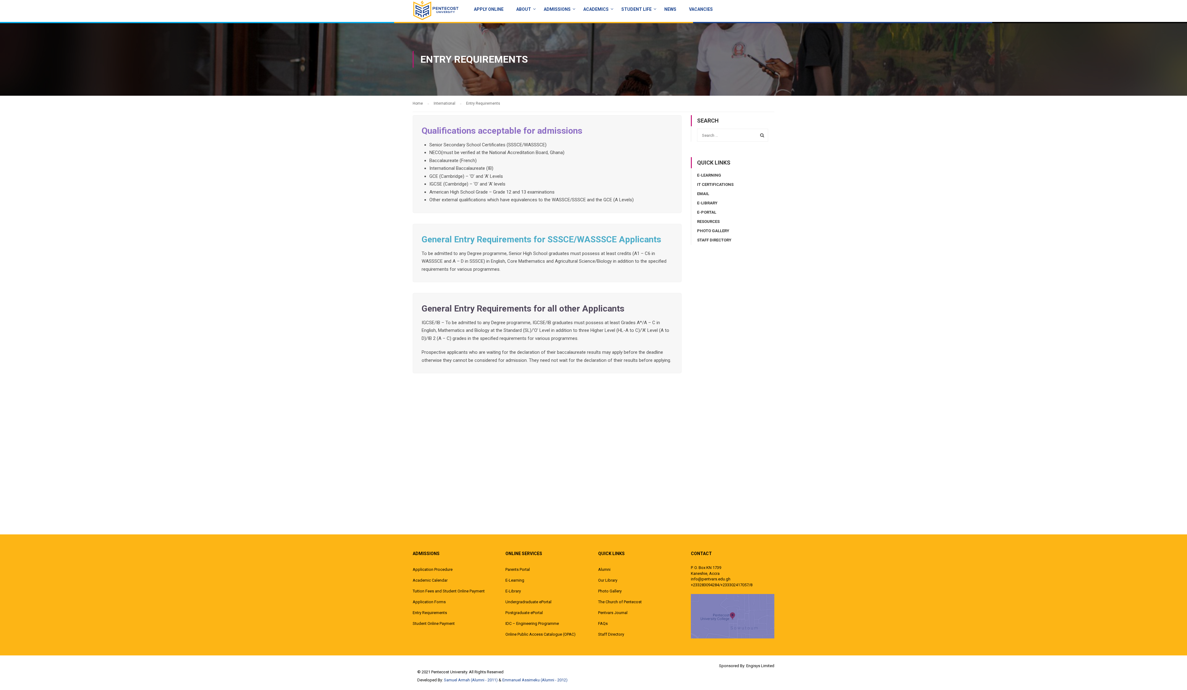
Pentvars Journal (613, 612)
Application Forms (429, 602)
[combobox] (732, 135)
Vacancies (701, 9)
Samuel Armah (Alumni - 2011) (471, 680)
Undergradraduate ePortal (528, 602)
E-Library (707, 203)
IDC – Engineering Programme (532, 623)
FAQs (603, 623)
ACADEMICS (596, 9)
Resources (708, 221)
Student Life (636, 9)
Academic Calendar (430, 580)
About (523, 9)
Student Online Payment (434, 623)
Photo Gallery (713, 230)
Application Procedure (433, 569)
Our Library (607, 580)
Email (703, 193)
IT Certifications (715, 184)
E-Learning (709, 175)
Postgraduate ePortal (524, 612)
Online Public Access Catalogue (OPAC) (540, 634)
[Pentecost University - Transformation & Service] (436, 10)
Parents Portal (517, 569)
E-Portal (706, 212)
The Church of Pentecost (620, 602)
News (670, 9)
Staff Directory (714, 240)
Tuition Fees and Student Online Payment (449, 591)
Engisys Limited (760, 665)
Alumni (604, 569)
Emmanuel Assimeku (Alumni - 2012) (535, 680)
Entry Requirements (430, 612)
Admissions (557, 9)
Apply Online (489, 9)
